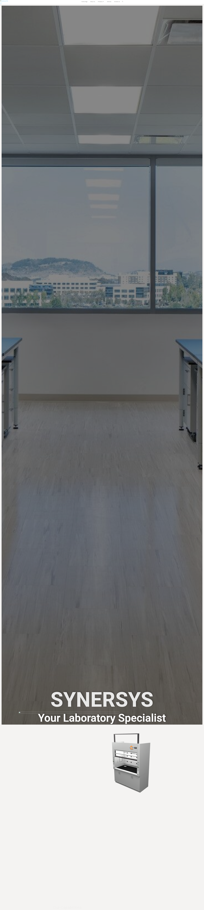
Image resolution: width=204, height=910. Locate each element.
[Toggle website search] (122, 1)
